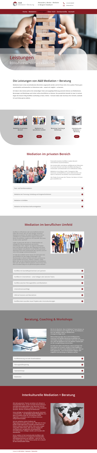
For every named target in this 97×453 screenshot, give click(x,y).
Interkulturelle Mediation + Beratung (76, 129)
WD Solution (21, 451)
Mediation (32, 12)
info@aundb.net (69, 5)
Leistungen (42, 12)
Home (25, 12)
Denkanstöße (62, 12)
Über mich (51, 12)
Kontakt (71, 12)
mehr (20, 136)
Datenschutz (34, 451)
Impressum (28, 451)
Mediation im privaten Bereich (20, 129)
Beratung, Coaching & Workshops (58, 129)
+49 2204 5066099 (70, 3)
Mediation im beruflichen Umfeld (39, 129)
